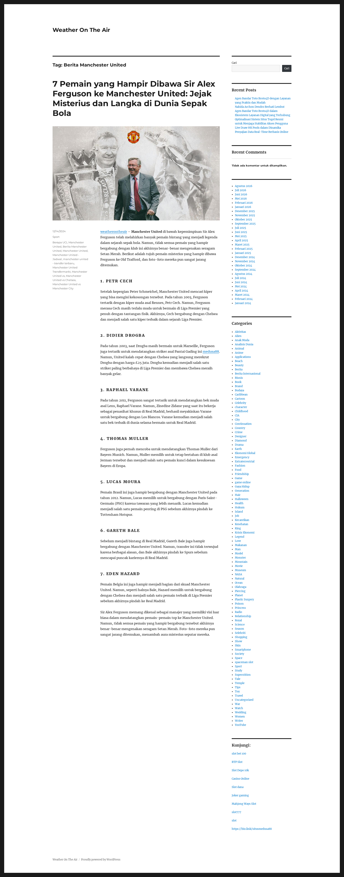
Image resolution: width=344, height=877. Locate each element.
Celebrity (240, 403)
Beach (239, 361)
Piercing (240, 591)
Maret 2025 (242, 244)
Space (238, 658)
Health (239, 503)
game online (243, 482)
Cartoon (240, 398)
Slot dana (237, 787)
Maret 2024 (242, 295)
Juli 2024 (240, 278)
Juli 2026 (240, 190)
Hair (237, 495)
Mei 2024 (241, 286)
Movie (239, 566)
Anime (239, 352)
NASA (238, 574)
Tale (237, 679)
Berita (238, 369)
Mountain (241, 562)
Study (238, 670)
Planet (239, 595)
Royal (238, 620)
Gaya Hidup (242, 486)
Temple (239, 683)
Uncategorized (244, 700)
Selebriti (240, 633)
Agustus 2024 (243, 274)
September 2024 (245, 269)
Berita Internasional (247, 373)
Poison (239, 603)
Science (240, 624)
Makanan (241, 545)
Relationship (243, 616)
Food (238, 470)
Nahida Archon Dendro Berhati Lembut (259, 107)
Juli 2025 (240, 228)
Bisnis (239, 378)
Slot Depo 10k (240, 770)
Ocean (239, 582)
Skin (238, 645)
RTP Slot (237, 762)
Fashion (240, 465)
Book (238, 382)
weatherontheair (113, 232)
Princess (240, 608)
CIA (237, 415)
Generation (242, 490)
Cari (234, 63)
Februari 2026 (244, 203)
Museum (240, 570)
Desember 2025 (245, 211)
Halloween (241, 499)
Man (238, 549)
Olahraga (240, 587)
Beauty (239, 365)
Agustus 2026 (243, 186)
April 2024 (241, 290)
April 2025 (241, 240)
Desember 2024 (245, 257)
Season (239, 628)
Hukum (239, 507)
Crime (238, 432)
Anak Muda (242, 340)
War (237, 704)
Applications (243, 357)
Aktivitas (240, 332)
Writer (239, 720)
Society (239, 654)
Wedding (240, 712)
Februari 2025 (244, 249)
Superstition (243, 674)
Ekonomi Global (245, 453)
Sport (56, 236)
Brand (239, 386)
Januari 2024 (243, 303)
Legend (239, 536)
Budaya (239, 390)
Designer (240, 436)
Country (240, 428)
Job (237, 516)
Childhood (241, 411)
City (237, 419)
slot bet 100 (239, 753)
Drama (239, 444)
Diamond (241, 440)
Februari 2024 (244, 299)
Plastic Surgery (244, 599)
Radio (238, 612)
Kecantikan (242, 520)
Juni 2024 (241, 282)
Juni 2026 (241, 194)
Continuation (243, 424)
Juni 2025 (241, 232)
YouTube (240, 725)
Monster (240, 557)
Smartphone (243, 649)
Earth (238, 449)
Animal (239, 348)
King (238, 528)
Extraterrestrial (244, 461)
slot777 (236, 812)
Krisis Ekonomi (244, 532)
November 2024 (245, 261)
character (241, 407)
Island (239, 511)
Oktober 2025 (243, 219)
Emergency (242, 457)
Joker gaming (240, 795)
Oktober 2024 (243, 265)
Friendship (242, 474)
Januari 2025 (243, 253)
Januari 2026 (243, 207)
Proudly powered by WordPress (100, 859)
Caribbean (241, 394)
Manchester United (75, 250)
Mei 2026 (241, 198)
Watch (239, 708)
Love (238, 541)
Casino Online (240, 778)
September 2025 (245, 223)
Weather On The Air (81, 29)
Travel (239, 695)
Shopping (241, 637)
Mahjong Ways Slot (244, 804)
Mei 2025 (241, 236)
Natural (239, 578)
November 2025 (245, 215)
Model (239, 553)
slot (234, 820)
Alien (238, 336)
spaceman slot (244, 662)
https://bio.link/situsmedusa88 (252, 829)
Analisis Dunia (244, 344)
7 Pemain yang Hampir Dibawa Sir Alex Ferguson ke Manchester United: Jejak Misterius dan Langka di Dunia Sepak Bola (134, 98)
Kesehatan (241, 524)
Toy (237, 691)
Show (238, 641)
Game (238, 478)
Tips (237, 687)
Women (240, 716)
